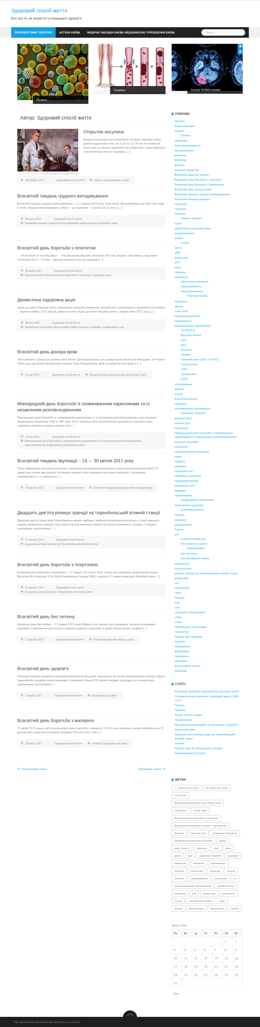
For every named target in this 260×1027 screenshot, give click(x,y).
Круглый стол (198, 833)
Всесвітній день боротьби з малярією (55, 720)
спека (178, 617)
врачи (222, 840)
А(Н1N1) (180, 121)
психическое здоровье (189, 505)
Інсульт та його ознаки (205, 89)
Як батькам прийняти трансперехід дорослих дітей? (207, 691)
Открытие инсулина (103, 131)
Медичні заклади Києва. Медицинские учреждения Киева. (131, 32)
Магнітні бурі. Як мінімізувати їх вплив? (199, 748)
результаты (228, 893)
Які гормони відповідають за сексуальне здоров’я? (206, 724)
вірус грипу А (181, 848)
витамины (180, 155)
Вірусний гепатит (35, 275)
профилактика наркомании (62, 445)
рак (122, 327)
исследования (111, 180)
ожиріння (180, 466)
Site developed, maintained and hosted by (40, 1022)
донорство (132, 374)
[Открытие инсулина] (47, 151)
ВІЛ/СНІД (180, 160)
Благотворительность (188, 145)
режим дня (209, 893)
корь (183, 345)
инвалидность (183, 321)
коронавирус (218, 863)
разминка (179, 893)
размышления (183, 524)
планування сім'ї (185, 485)
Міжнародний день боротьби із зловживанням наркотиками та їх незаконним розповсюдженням (83, 441)
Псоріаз (179, 515)
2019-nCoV (180, 795)
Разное (179, 529)
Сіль (177, 602)
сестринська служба (200, 900)
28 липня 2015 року (216, 787)
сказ (177, 607)
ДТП (177, 262)
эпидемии (181, 670)
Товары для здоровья (188, 636)
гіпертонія (79, 592)
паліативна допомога (188, 476)
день (228, 848)
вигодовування (184, 150)
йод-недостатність (186, 399)
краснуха (186, 349)
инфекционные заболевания (192, 326)
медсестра (197, 870)
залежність (181, 277)
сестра (178, 900)
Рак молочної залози (194, 543)
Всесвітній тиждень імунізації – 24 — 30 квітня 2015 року (75, 460)
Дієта (178, 248)
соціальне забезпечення (190, 612)
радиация (31, 544)
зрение (179, 306)
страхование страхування (190, 627)
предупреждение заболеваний (192, 885)
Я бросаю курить (197, 295)
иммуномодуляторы (141, 487)
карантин (198, 863)
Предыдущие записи (34, 769)
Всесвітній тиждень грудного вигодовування (62, 195)
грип (183, 340)
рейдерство (182, 563)
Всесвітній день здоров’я (43, 668)
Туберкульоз (189, 374)
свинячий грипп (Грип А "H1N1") (200, 359)
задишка (180, 272)
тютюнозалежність (192, 291)
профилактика (110, 327)
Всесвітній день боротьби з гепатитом (56, 247)
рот (177, 583)
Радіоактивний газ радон (190, 753)
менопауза (181, 428)
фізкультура (182, 651)
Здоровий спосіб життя (39, 11)
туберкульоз (182, 646)
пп (235, 878)
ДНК (177, 252)
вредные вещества (187, 170)
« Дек (175, 993)
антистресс (181, 140)
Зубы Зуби (181, 311)
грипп (178, 223)
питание (179, 878)
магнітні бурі (182, 423)
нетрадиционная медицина (192, 451)
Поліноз (42, 99)
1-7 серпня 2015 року (186, 787)
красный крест (183, 418)
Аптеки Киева (69, 32)
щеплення (181, 661)
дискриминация (184, 233)
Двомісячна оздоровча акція (46, 299)
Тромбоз (119, 90)
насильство (181, 446)
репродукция (88, 223)
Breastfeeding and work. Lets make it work (197, 802)
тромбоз (180, 641)
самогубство (182, 588)
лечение (179, 870)
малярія (96, 743)
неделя (231, 870)
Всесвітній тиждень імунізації (111, 487)
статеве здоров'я (191, 218)
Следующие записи (150, 769)
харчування (182, 656)
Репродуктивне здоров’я (33, 32)
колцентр (180, 403)
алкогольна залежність (194, 281)
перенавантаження (186, 481)
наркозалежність (35, 445)
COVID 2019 (200, 810)
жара (178, 267)
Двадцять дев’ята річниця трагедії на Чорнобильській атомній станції (88, 512)
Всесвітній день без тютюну (46, 616)
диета (177, 855)
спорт (222, 900)
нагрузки (215, 870)
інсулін (125, 180)
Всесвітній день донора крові (47, 351)
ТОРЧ (184, 369)
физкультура (196, 908)
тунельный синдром (193, 413)
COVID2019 (188, 330)
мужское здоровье (90, 327)
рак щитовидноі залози (195, 558)
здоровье (232, 855)
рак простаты (189, 553)
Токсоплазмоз (189, 364)
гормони (180, 214)
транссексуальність (192, 509)
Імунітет (179, 389)
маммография (69, 327)
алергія (179, 131)
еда (190, 855)
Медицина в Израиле (225, 833)
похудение (220, 878)
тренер (178, 908)
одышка (180, 461)
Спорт (178, 622)
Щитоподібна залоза (187, 666)
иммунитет (180, 863)
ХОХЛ (184, 379)
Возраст (179, 165)
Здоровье (98, 275)
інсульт (179, 394)
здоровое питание (210, 855)
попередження (199, 878)
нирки (178, 456)
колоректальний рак (193, 539)
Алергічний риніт (185, 126)
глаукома (180, 209)
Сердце (180, 597)
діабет (98, 180)
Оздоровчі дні (100, 695)
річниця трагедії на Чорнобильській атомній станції (68, 544)
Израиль (179, 833)
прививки (180, 490)
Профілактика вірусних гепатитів (193, 840)
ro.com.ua (74, 1022)
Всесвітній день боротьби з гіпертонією (57, 564)
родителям (103, 223)
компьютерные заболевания (192, 408)
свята (114, 223)
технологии (182, 632)
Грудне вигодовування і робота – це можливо (200, 825)
